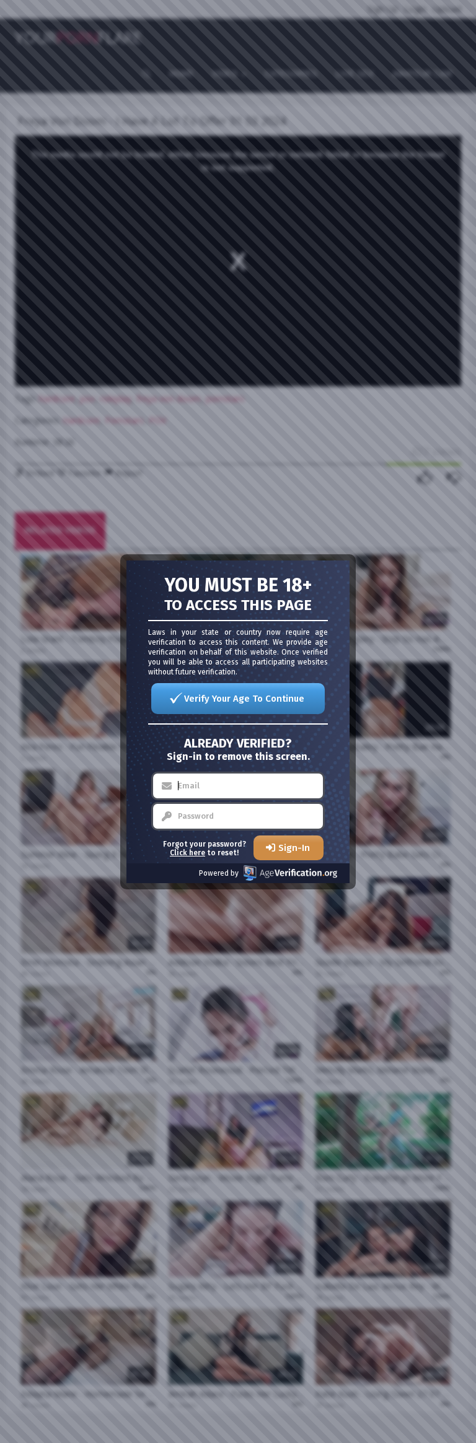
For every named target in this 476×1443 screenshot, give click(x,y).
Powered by (219, 873)
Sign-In (294, 847)
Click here (187, 852)
